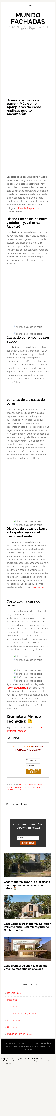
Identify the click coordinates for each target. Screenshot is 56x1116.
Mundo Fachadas (28, 18)
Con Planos (13, 1006)
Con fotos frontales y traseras (22, 1013)
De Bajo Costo (14, 993)
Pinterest (11, 731)
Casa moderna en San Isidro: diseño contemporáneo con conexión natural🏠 (27, 885)
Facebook (41, 727)
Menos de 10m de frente (19, 1034)
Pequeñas (12, 1000)
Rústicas (22, 790)
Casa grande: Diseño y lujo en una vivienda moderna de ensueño (25, 967)
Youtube (22, 731)
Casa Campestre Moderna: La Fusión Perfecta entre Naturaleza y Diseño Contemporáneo (27, 927)
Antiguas (23, 785)
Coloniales (18, 787)
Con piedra (12, 1027)
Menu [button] (30, 6)
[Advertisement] (28, 61)
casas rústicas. (37, 587)
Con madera (13, 1020)
